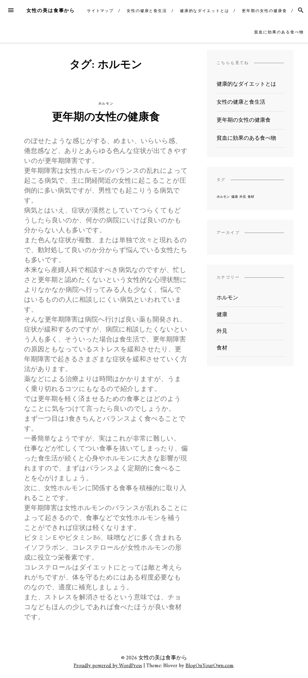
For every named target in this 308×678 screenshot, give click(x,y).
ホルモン (105, 103)
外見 (242, 197)
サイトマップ (100, 10)
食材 (251, 197)
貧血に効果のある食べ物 (278, 32)
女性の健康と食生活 (147, 10)
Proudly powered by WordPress (108, 665)
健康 (234, 197)
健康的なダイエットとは (204, 10)
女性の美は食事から (50, 10)
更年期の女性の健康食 (264, 10)
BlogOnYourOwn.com (209, 665)
